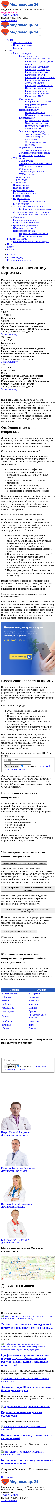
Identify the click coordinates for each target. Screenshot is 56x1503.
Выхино (6, 1000)
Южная (5, 1028)
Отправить (9, 1067)
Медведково (8, 1007)
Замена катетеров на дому (32, 131)
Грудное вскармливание (25, 225)
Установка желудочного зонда (34, 152)
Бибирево (6, 997)
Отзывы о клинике (22, 42)
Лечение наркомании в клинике (29, 206)
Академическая (9, 993)
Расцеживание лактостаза (26, 222)
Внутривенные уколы (36, 104)
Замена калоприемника (37, 150)
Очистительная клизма (36, 123)
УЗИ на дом (19, 158)
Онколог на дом (21, 185)
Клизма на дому (27, 118)
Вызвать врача (11, 766)
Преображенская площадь (37, 1016)
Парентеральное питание (38, 88)
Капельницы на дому (30, 56)
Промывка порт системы (32, 155)
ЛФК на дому (20, 182)
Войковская (34, 997)
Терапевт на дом (21, 177)
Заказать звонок (9, 20)
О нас (10, 40)
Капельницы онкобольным (39, 85)
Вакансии (18, 48)
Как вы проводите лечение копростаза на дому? (24, 863)
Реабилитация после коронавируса (31, 241)
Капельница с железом (36, 72)
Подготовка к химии (23, 190)
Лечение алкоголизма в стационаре (31, 212)
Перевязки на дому (29, 109)
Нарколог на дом (21, 198)
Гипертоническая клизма (37, 126)
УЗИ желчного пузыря (30, 166)
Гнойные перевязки (35, 112)
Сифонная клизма (34, 128)
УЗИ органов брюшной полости (35, 163)
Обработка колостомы (30, 147)
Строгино (34, 1021)
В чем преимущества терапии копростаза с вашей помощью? (28, 889)
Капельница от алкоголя (37, 58)
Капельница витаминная (37, 80)
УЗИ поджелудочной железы (34, 171)
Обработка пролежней (24, 228)
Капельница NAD (34, 96)
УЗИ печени (25, 169)
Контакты (12, 249)
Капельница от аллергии (37, 69)
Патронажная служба (24, 230)
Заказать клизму (9, 334)
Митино (33, 1007)
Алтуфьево (34, 993)
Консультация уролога (24, 193)
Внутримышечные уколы (38, 101)
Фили (31, 1024)
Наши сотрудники (22, 45)
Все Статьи (7, 1477)
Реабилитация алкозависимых (34, 214)
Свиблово (7, 1021)
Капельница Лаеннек (36, 91)
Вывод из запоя (21, 204)
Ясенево (33, 1028)
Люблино (6, 1004)
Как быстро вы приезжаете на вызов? (19, 931)
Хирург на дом (20, 179)
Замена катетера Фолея (37, 134)
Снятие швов (20, 217)
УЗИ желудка (26, 161)
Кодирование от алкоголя (32, 201)
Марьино (33, 1004)
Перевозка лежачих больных (33, 233)
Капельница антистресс (37, 66)
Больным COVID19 (17, 239)
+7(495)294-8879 (9, 15)
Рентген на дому (21, 196)
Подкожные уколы (34, 107)
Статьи (10, 247)
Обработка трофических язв (39, 115)
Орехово (33, 1011)
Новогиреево (8, 1011)
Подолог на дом (21, 187)
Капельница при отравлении (40, 77)
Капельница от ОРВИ (36, 74)
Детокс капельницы (35, 83)
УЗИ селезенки (26, 174)
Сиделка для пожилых (30, 236)
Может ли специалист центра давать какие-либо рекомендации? (28, 910)
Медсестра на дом (22, 53)
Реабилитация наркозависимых (35, 209)
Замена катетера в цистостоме (34, 138)
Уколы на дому (26, 99)
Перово (5, 1016)
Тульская (6, 1024)
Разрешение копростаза (37, 120)
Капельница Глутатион (37, 93)
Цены (10, 244)
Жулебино (34, 1000)
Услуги (10, 50)
